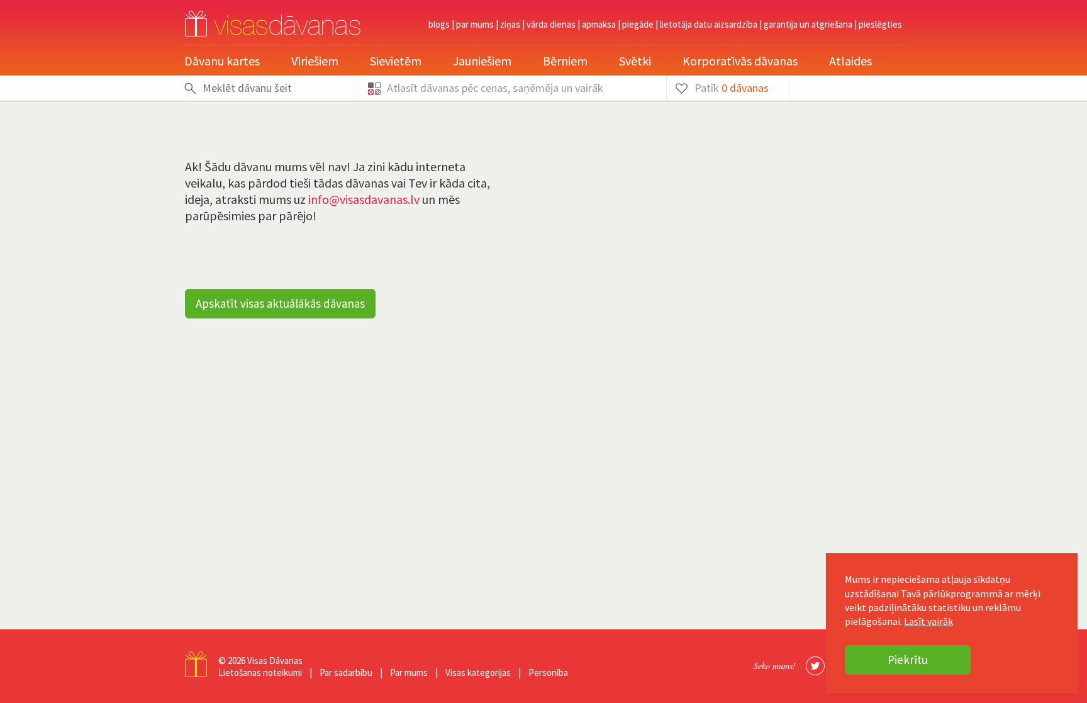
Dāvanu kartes (222, 61)
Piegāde (638, 24)
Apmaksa (599, 24)
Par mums (475, 24)
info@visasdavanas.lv (364, 199)
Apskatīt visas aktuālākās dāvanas (280, 303)
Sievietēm (395, 61)
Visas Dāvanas (275, 660)
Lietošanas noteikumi (260, 672)
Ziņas (510, 24)
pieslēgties (880, 24)
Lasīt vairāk (928, 621)
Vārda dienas (551, 24)
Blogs (439, 24)
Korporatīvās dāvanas (740, 61)
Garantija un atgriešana (808, 24)
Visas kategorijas (478, 672)
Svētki (635, 61)
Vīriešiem (314, 61)
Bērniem (565, 61)
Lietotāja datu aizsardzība (708, 24)
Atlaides (850, 61)
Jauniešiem (482, 61)
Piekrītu (908, 659)
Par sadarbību (346, 672)
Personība (548, 672)
